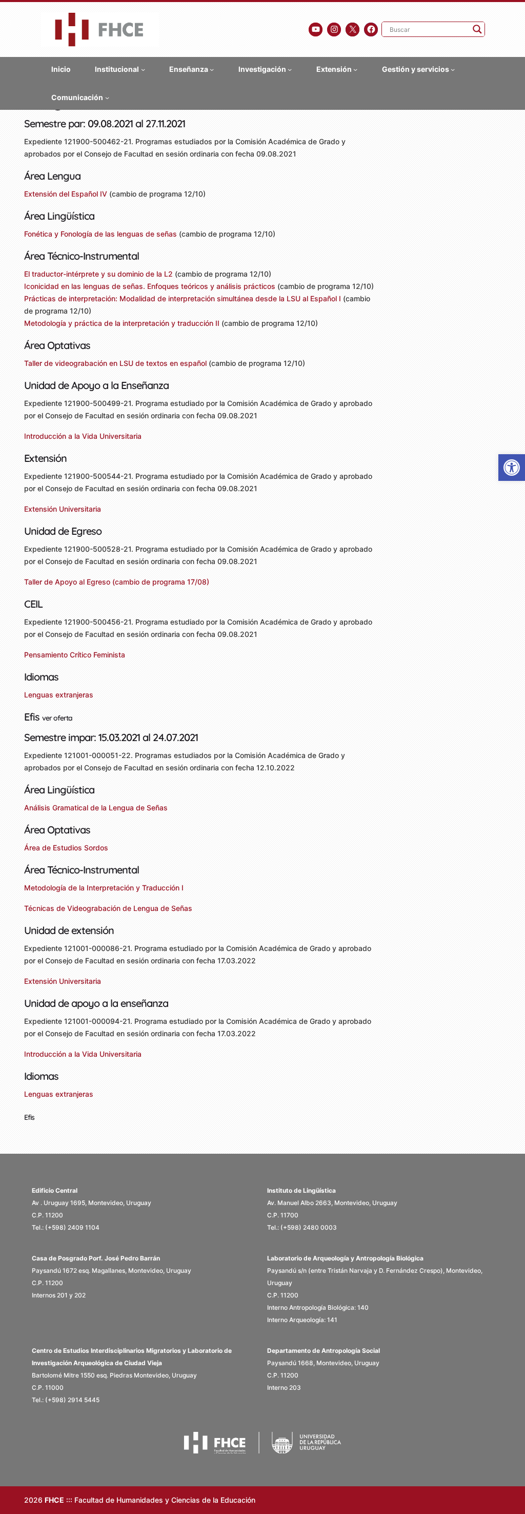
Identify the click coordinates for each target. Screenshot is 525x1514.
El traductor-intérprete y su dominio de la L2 (98, 273)
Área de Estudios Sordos (66, 847)
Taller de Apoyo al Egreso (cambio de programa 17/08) (116, 581)
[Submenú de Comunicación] (107, 97)
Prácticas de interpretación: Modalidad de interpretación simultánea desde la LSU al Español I (182, 298)
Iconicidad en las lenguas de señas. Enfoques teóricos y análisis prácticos (149, 286)
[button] (511, 467)
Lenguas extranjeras (58, 694)
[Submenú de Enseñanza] (212, 69)
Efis (29, 1117)
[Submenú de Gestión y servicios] (453, 69)
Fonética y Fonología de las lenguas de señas (100, 233)
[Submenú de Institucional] (143, 69)
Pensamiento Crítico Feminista (74, 654)
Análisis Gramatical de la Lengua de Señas (96, 807)
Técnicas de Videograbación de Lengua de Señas (108, 908)
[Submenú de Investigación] (290, 69)
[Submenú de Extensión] (355, 69)
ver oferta (57, 718)
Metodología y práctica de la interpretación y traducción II (121, 323)
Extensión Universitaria (62, 508)
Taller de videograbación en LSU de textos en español (115, 363)
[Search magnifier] (477, 29)
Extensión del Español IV (65, 193)
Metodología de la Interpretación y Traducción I (104, 887)
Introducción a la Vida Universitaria (83, 436)
